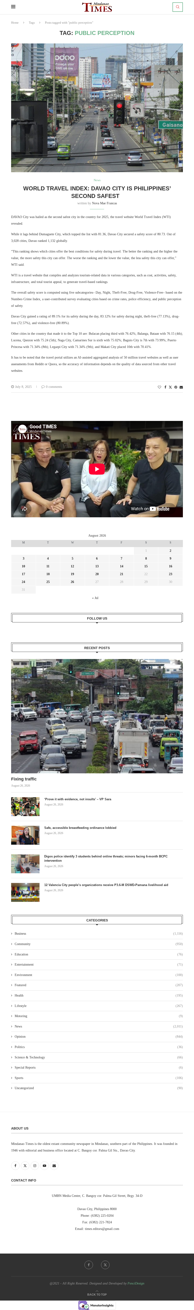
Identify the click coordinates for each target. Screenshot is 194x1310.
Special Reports (99, 1067)
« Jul (95, 598)
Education (99, 954)
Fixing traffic (24, 779)
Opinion (99, 1036)
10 (23, 566)
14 (121, 566)
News (99, 1026)
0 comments (54, 387)
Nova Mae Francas (104, 203)
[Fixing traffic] (97, 716)
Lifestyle (99, 1006)
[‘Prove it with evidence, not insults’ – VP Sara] (25, 806)
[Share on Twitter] (170, 387)
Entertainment (99, 964)
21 (121, 574)
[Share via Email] (181, 387)
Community (99, 944)
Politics (99, 1047)
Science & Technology (99, 1057)
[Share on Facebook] (165, 387)
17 (23, 574)
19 (72, 574)
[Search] (177, 7)
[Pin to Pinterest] (175, 387)
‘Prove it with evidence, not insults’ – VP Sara (78, 799)
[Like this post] (159, 387)
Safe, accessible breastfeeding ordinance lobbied (80, 828)
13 (97, 566)
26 (72, 582)
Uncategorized (99, 1088)
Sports (99, 1078)
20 (97, 574)
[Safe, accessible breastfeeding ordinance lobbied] (25, 835)
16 (170, 566)
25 (48, 582)
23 (170, 574)
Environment (99, 975)
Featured (99, 985)
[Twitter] (105, 1265)
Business (99, 933)
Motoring (99, 1016)
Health (99, 995)
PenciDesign (136, 1283)
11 (47, 566)
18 (48, 574)
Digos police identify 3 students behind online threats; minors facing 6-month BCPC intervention (106, 858)
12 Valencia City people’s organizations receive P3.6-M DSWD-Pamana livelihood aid (106, 885)
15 (146, 566)
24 (23, 582)
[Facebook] (88, 1265)
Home (15, 22)
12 (72, 566)
